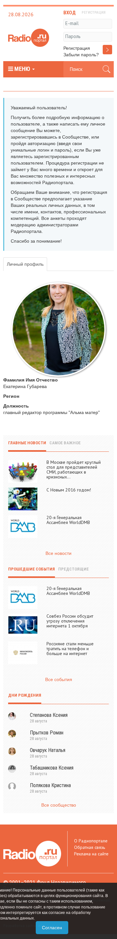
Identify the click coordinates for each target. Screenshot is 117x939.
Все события (58, 679)
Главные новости (27, 442)
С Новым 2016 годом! (68, 490)
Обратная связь (89, 847)
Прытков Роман (46, 733)
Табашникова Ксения (51, 768)
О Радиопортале (91, 841)
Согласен (52, 927)
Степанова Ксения (49, 715)
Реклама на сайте (91, 854)
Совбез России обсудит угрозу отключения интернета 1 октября (69, 621)
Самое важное (65, 442)
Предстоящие (73, 569)
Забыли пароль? (81, 54)
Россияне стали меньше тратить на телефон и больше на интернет (70, 648)
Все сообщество (58, 805)
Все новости (59, 553)
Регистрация (76, 48)
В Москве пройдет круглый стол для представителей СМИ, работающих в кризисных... (73, 469)
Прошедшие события (31, 569)
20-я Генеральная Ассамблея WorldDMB (68, 520)
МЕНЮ (22, 69)
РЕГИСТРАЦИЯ (94, 12)
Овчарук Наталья (47, 750)
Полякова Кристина (50, 785)
